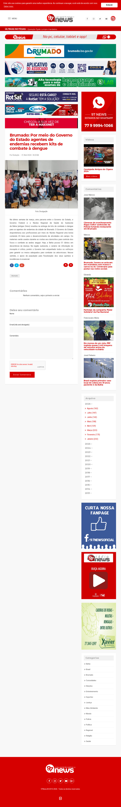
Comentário (14, 336)
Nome (12, 314)
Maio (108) (91, 421)
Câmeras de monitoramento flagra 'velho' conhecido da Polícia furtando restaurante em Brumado (97, 226)
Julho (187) (91, 413)
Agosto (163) (92, 408)
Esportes (89, 697)
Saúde (88, 741)
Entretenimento (92, 691)
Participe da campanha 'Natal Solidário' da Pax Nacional (98, 311)
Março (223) (92, 430)
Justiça (89, 703)
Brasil (88, 669)
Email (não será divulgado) (19, 325)
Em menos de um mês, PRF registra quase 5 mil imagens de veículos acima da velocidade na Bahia (98, 346)
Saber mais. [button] (8, 6)
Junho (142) (92, 417)
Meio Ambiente (92, 708)
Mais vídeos (91, 176)
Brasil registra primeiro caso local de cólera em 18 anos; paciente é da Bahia (97, 383)
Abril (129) (91, 426)
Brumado (15, 276)
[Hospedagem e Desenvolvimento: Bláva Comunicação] (60, 798)
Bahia (88, 664)
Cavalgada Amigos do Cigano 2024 (98, 170)
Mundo (88, 714)
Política (89, 725)
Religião (89, 736)
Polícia (88, 719)
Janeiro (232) (92, 439)
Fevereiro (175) (93, 434)
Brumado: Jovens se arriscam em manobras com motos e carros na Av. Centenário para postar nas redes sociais (98, 265)
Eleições (89, 686)
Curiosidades (91, 680)
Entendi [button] (109, 5)
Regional (89, 730)
